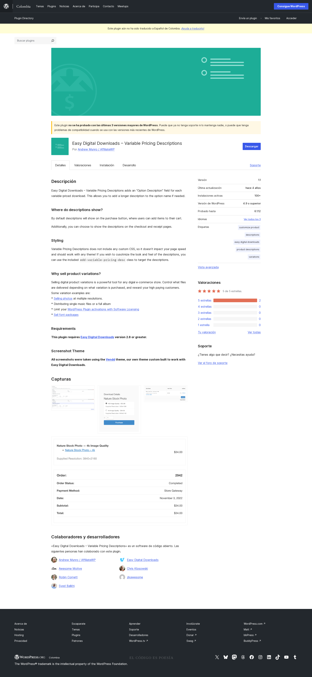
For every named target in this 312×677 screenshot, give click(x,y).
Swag (191, 640)
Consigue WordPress (291, 6)
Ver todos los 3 (252, 219)
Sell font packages (66, 314)
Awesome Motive (70, 568)
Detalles (60, 165)
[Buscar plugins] (52, 40)
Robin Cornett (68, 577)
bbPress (250, 635)
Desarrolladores (138, 635)
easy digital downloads (247, 242)
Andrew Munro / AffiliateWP (96, 149)
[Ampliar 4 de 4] (182, 441)
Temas (76, 629)
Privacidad (20, 640)
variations (254, 256)
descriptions (252, 234)
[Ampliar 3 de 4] (182, 390)
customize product (249, 227)
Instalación (107, 165)
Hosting (19, 635)
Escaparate (78, 623)
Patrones (77, 640)
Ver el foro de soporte (213, 363)
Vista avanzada (208, 267)
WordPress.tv (138, 640)
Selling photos (63, 298)
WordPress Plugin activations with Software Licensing (103, 309)
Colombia (54, 657)
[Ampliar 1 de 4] (90, 390)
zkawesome (135, 577)
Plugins (76, 635)
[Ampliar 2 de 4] (136, 390)
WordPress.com (255, 623)
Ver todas (254, 332)
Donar (192, 635)
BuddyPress (252, 640)
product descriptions (248, 249)
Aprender (134, 623)
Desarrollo (129, 165)
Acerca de (20, 623)
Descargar (251, 146)
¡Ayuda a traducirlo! (192, 28)
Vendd (110, 359)
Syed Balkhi (67, 586)
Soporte (255, 165)
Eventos (191, 629)
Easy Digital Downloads (97, 337)
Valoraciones (82, 165)
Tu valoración (207, 332)
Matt (248, 629)
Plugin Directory (24, 18)
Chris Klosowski (137, 568)
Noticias (19, 629)
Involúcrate (193, 623)
